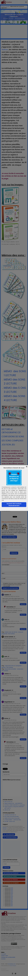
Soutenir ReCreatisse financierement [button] (14, 505)
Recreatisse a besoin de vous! (14, 468)
